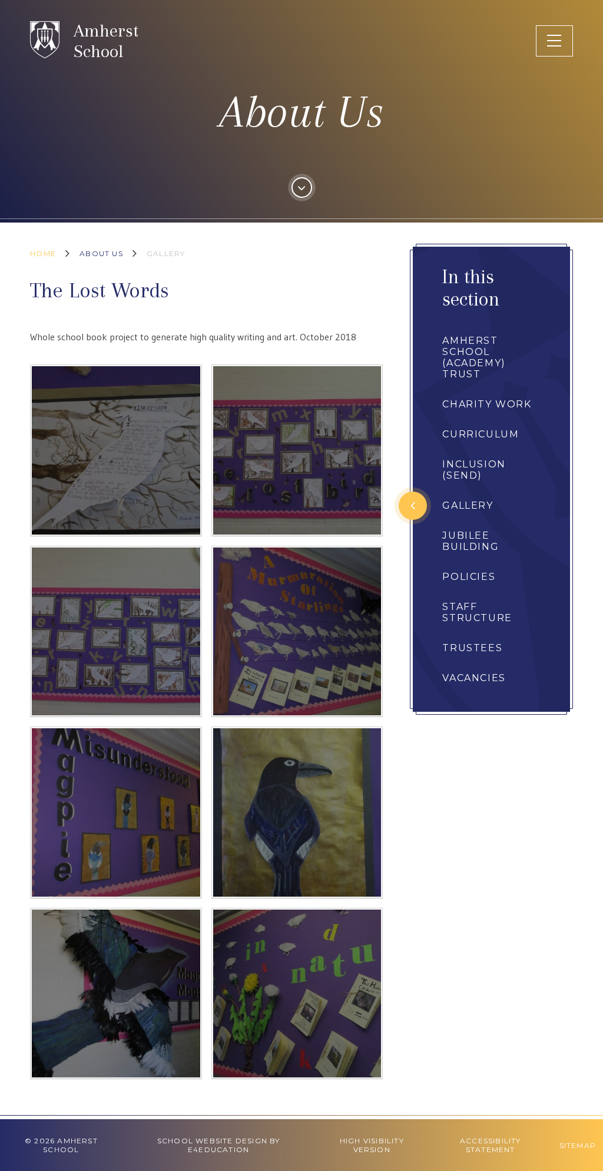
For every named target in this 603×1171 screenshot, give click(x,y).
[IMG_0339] (116, 994)
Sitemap (577, 1145)
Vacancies (473, 678)
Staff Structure (477, 612)
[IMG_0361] (297, 632)
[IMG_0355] (297, 994)
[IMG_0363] (116, 632)
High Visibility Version (372, 1145)
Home (43, 253)
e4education (218, 1149)
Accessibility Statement (490, 1145)
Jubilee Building (470, 541)
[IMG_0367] (297, 450)
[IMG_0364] (116, 450)
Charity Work (486, 404)
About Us (101, 253)
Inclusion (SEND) (473, 470)
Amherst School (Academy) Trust (473, 357)
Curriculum (480, 434)
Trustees (472, 647)
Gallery (166, 253)
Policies (468, 576)
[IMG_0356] (297, 812)
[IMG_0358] (116, 812)
